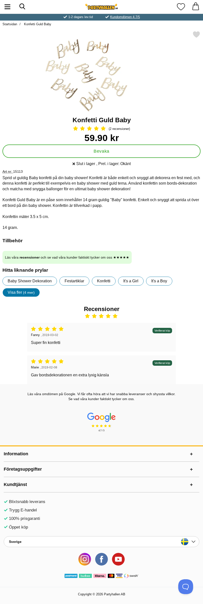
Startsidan (9, 24)
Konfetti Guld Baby (37, 24)
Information (16, 453)
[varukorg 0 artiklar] (195, 7)
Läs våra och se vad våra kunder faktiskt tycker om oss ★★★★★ (67, 257)
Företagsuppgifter (23, 469)
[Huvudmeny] (7, 7)
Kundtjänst (15, 484)
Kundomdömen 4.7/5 (125, 17)
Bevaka (101, 151)
